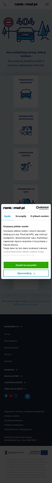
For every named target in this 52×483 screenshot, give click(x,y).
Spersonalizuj (24, 273)
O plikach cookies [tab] (39, 216)
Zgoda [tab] (7, 216)
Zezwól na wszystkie (26, 265)
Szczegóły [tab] (21, 216)
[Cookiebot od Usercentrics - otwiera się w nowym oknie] (37, 208)
